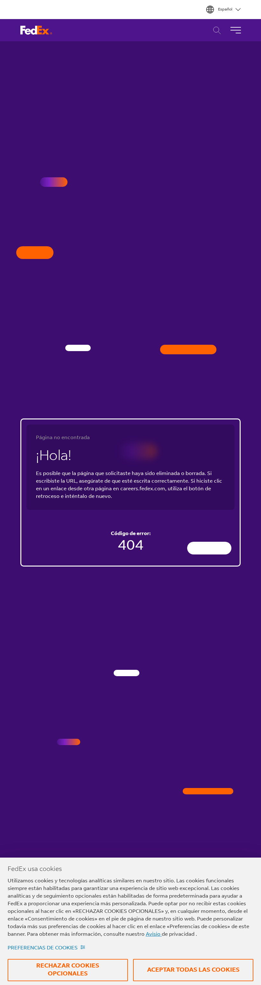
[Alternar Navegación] (235, 30)
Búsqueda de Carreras (215, 30)
